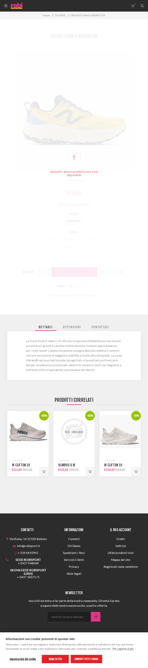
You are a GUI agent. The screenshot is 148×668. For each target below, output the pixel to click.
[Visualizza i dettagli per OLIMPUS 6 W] (74, 431)
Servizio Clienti (74, 559)
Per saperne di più (123, 648)
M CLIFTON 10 (21, 465)
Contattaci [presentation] (100, 327)
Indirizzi (120, 546)
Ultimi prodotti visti (121, 552)
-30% (44, 415)
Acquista (44, 471)
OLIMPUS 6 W (66, 465)
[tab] (45, 327)
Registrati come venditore (120, 566)
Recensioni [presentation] (72, 327)
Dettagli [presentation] (46, 327)
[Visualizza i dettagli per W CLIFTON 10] (120, 431)
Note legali (74, 573)
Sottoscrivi (95, 617)
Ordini (120, 539)
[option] (28, 444)
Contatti (74, 539)
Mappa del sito (120, 559)
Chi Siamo (73, 546)
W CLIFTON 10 (113, 465)
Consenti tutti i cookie (86, 659)
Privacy (74, 566)
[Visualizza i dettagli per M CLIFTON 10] (28, 431)
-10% (136, 415)
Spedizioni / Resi (74, 552)
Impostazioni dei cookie (23, 659)
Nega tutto (55, 659)
